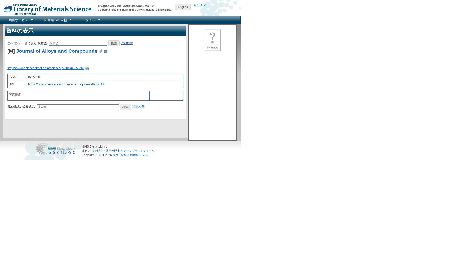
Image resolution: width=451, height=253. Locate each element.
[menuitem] (20, 19)
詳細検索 (127, 43)
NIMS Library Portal (46, 9)
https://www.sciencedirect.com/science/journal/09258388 (45, 68)
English (183, 7)
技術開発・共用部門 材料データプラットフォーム (123, 150)
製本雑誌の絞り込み (21, 106)
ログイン (200, 5)
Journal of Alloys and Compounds (56, 51)
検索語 (42, 43)
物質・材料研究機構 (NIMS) (130, 154)
